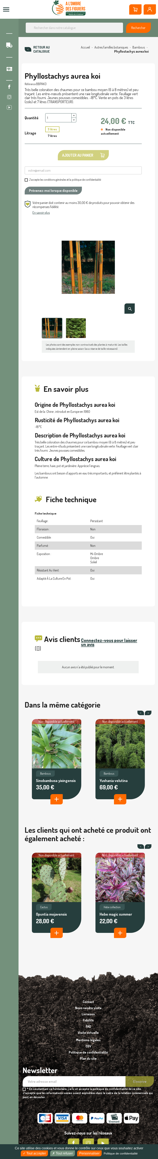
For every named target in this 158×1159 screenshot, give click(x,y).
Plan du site (88, 1058)
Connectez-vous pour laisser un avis (109, 642)
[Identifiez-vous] (150, 9)
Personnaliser (89, 1153)
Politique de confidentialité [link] (121, 1153)
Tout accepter (36, 1153)
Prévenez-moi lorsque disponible (53, 191)
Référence (30, 84)
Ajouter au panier (77, 155)
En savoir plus (41, 213)
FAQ (88, 1026)
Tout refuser (64, 1153)
